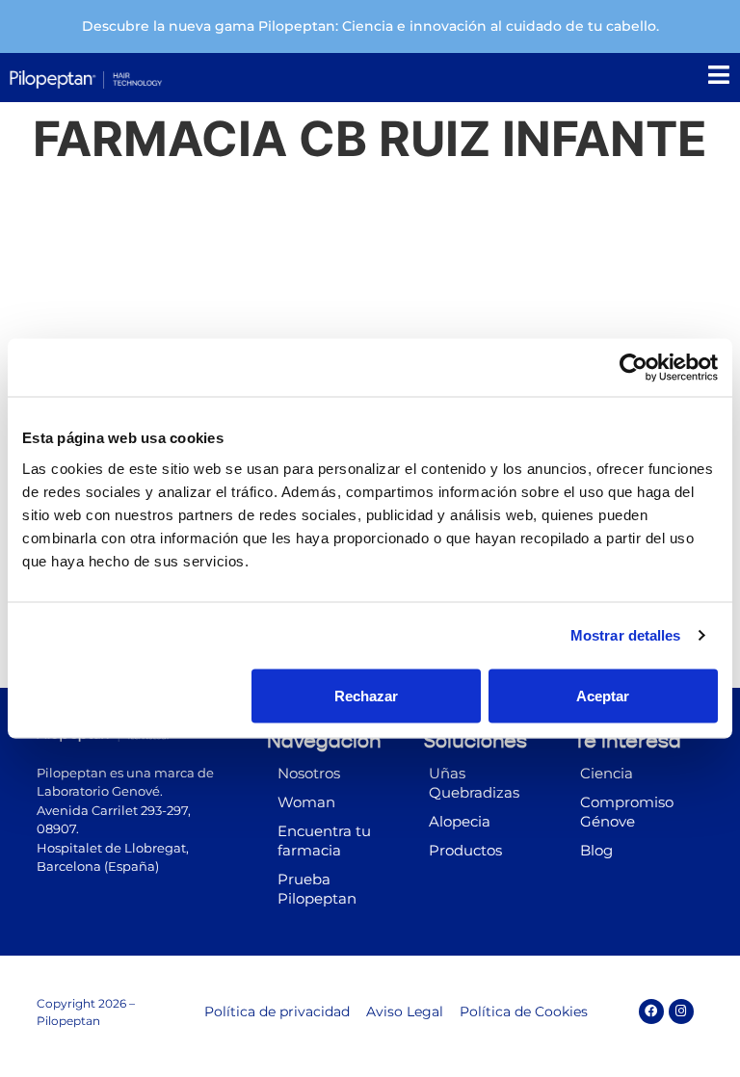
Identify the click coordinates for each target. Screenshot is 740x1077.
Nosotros (309, 773)
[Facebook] (651, 1011)
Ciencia (606, 773)
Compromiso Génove (627, 811)
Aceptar (602, 695)
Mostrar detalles (625, 635)
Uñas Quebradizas (474, 782)
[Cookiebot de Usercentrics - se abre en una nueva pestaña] (633, 368)
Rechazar (366, 695)
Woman (306, 802)
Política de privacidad (277, 1011)
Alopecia (459, 821)
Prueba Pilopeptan (317, 888)
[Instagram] (681, 1011)
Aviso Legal (404, 1011)
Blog (596, 850)
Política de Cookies (524, 1011)
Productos (465, 850)
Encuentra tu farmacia (324, 840)
